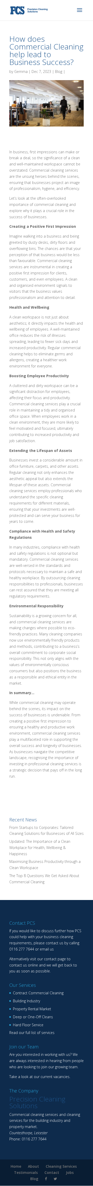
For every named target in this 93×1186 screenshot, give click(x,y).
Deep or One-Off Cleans (33, 1016)
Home (16, 1166)
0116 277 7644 (21, 949)
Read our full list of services (32, 1032)
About (33, 1166)
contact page (55, 958)
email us (47, 949)
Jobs (70, 1172)
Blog (58, 71)
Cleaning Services (61, 1166)
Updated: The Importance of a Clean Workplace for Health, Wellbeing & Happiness (39, 847)
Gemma (21, 71)
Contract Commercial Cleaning (38, 992)
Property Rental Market (32, 1008)
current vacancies (55, 1076)
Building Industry (26, 1000)
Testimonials (26, 1172)
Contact (51, 1172)
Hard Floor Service (28, 1024)
